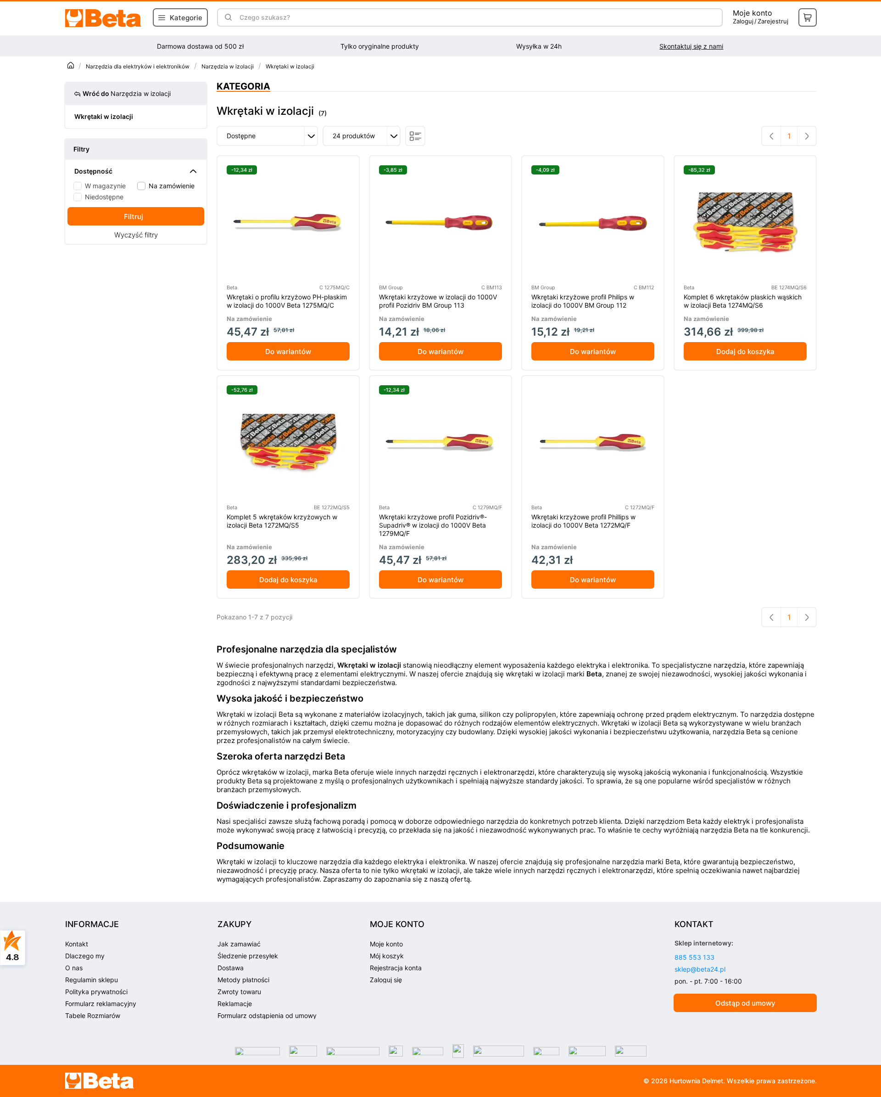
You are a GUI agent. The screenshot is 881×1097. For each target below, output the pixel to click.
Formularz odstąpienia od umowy (267, 1015)
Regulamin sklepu (91, 980)
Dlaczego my (85, 956)
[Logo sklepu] (100, 1081)
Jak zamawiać (239, 944)
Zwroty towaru (239, 992)
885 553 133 (694, 957)
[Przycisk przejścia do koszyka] (807, 17)
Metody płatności (243, 980)
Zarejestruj (773, 21)
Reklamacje (234, 1003)
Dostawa (230, 968)
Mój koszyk (387, 956)
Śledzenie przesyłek (247, 956)
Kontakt (76, 944)
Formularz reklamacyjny (100, 1003)
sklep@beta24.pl (700, 969)
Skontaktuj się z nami (691, 46)
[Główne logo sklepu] (104, 18)
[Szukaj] (228, 17)
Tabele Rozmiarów (92, 1015)
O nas (74, 968)
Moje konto (752, 12)
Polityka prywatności (96, 992)
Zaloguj (743, 21)
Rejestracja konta (396, 968)
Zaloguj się (386, 980)
